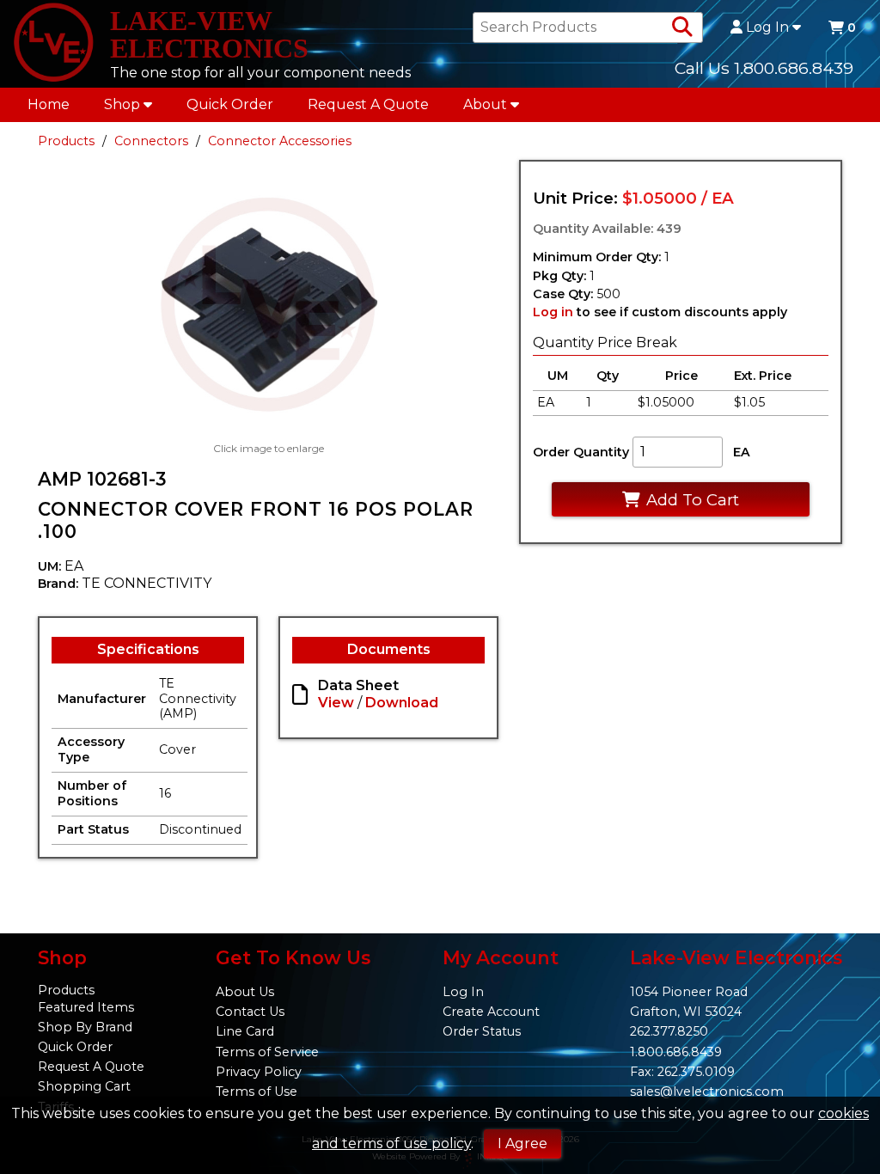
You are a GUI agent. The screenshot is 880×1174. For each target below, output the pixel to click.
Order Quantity (581, 452)
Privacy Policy (259, 1071)
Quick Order (229, 104)
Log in (553, 312)
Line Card (245, 1031)
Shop (122, 104)
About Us (245, 992)
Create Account (491, 1011)
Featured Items (86, 1007)
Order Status (482, 1031)
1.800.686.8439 (676, 1052)
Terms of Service (267, 1052)
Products (66, 141)
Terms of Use (256, 1091)
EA (741, 452)
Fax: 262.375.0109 (682, 1071)
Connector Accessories (279, 141)
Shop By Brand (85, 1027)
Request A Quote (368, 104)
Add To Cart (692, 500)
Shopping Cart (84, 1086)
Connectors (151, 141)
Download (401, 702)
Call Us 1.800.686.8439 (764, 68)
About (485, 104)
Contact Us (250, 1011)
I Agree (522, 1143)
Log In (767, 27)
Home (49, 104)
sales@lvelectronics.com (707, 1091)
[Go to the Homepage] (53, 44)
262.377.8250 (669, 1031)
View (336, 702)
